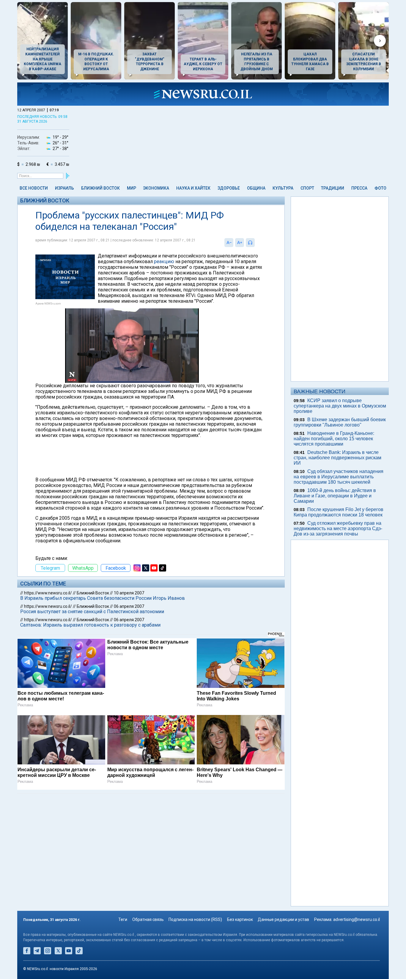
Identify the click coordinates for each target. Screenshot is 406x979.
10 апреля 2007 (129, 593)
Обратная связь (148, 919)
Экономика (156, 188)
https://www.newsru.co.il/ (48, 593)
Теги (122, 919)
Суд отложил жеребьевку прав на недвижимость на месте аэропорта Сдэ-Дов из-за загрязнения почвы (338, 528)
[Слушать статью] (256, 242)
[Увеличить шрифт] (239, 242)
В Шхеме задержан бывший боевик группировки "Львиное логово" (340, 422)
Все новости (34, 188)
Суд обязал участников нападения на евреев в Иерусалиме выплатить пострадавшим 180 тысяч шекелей (338, 477)
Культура (283, 188)
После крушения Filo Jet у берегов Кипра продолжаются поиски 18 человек (338, 512)
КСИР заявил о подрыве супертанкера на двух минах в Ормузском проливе (340, 406)
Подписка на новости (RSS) (195, 919)
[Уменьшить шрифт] (228, 242)
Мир (131, 188)
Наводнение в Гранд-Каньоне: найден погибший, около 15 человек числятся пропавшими (334, 438)
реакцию (164, 261)
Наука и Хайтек (193, 188)
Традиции (332, 188)
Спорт (307, 188)
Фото (380, 188)
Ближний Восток (100, 188)
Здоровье (229, 188)
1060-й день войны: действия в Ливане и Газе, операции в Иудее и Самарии (335, 496)
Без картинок (240, 919)
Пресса (359, 188)
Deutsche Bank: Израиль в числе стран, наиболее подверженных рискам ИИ (337, 458)
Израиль (64, 188)
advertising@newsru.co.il (356, 919)
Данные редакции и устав (283, 919)
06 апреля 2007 (129, 606)
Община (256, 188)
